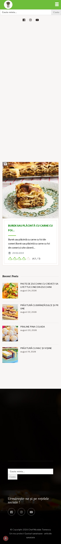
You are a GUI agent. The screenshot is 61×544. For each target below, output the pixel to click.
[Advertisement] (30, 56)
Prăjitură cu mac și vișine (36, 348)
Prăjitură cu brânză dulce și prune (39, 307)
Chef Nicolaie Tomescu (39, 529)
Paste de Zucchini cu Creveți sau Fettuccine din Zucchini (39, 285)
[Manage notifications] (5, 538)
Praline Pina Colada (32, 326)
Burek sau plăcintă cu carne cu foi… (30, 228)
